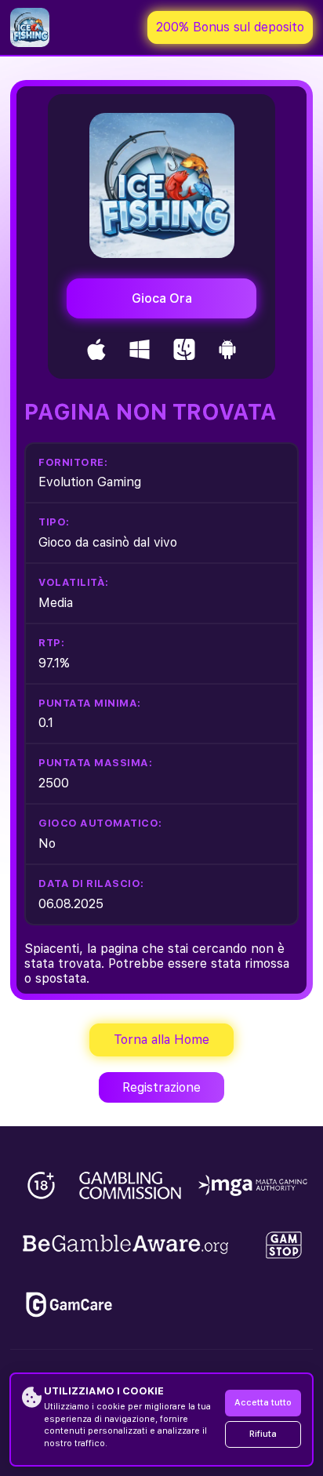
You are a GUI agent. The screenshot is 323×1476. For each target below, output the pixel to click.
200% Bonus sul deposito (230, 27)
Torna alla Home (161, 1039)
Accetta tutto (263, 1403)
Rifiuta (263, 1434)
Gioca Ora (162, 298)
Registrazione (161, 1087)
